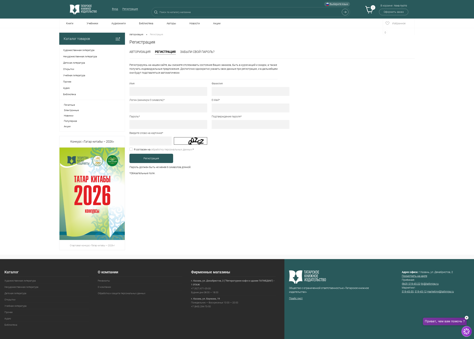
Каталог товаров (77, 39)
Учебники (92, 23)
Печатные (69, 104)
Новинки (68, 115)
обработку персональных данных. (172, 149)
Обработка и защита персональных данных (121, 293)
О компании (104, 287)
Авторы (171, 23)
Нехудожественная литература (21, 287)
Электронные (71, 110)
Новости (194, 23)
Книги (69, 23)
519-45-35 (408, 291)
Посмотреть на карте (414, 275)
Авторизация (140, 52)
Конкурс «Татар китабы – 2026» (92, 141)
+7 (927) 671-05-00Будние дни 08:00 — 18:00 (233, 286)
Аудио (7, 318)
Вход (115, 8)
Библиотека (146, 23)
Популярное (70, 121)
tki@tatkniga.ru (430, 283)
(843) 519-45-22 (411, 283)
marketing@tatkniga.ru (440, 291)
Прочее (8, 312)
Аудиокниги (118, 23)
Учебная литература (15, 306)
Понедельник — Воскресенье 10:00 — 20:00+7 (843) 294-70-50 (214, 302)
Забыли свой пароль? (197, 52)
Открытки (9, 299)
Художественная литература (20, 280)
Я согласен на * (164, 149)
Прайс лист (296, 298)
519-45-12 (421, 291)
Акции (217, 23)
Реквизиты (104, 280)
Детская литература (15, 293)
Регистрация (130, 8)
